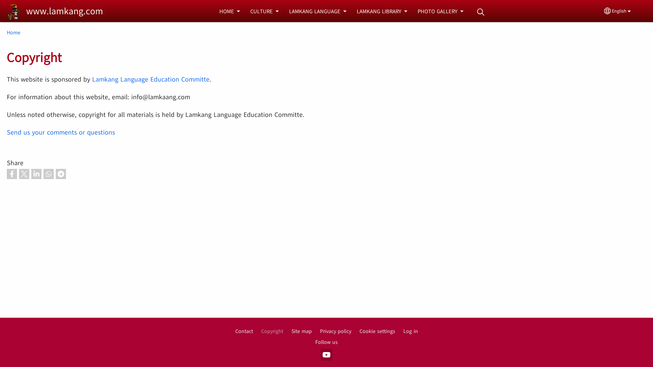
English (619, 11)
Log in (410, 331)
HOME (226, 11)
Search (480, 12)
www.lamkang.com (64, 11)
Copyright (272, 331)
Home (13, 32)
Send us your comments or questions (61, 132)
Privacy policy (335, 331)
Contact (244, 331)
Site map (301, 331)
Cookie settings (377, 331)
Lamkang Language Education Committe (151, 79)
